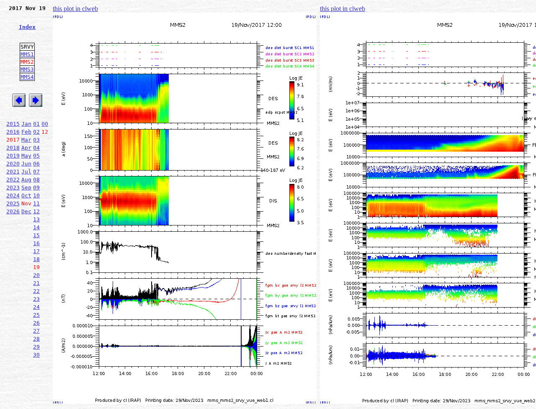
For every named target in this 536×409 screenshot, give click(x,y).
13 (36, 219)
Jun (26, 163)
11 (36, 203)
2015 (13, 124)
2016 (13, 132)
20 (36, 275)
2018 (13, 148)
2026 (13, 211)
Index (27, 27)
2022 (13, 179)
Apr (26, 148)
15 (36, 235)
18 (36, 259)
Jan (26, 124)
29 (36, 347)
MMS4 (27, 77)
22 (36, 291)
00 (44, 124)
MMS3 (27, 69)
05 (36, 156)
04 (36, 148)
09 (36, 187)
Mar (26, 140)
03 (36, 140)
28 (36, 339)
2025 (13, 203)
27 (36, 331)
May (26, 156)
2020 (13, 163)
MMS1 (27, 54)
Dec (26, 211)
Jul (26, 171)
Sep (26, 187)
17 (36, 251)
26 (36, 323)
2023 (13, 187)
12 (36, 211)
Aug (26, 179)
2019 (13, 156)
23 (36, 299)
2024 (13, 195)
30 (36, 355)
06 (36, 163)
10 (36, 195)
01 (36, 124)
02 (36, 132)
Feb (26, 132)
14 (36, 227)
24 (36, 307)
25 (36, 315)
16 (36, 243)
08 (36, 179)
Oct (26, 195)
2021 (13, 171)
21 (36, 283)
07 (36, 171)
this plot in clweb (75, 8)
